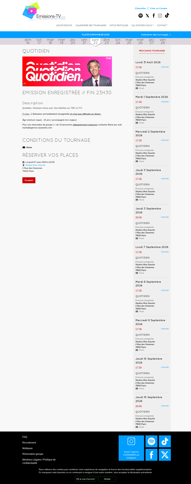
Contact (162, 25)
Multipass (27, 448)
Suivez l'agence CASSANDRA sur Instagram (131, 455)
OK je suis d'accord (85, 479)
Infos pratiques (119, 25)
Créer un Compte (158, 8)
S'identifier (140, 8)
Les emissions (64, 25)
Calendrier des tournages (90, 25)
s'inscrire (165, 67)
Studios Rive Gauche (35, 165)
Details (107, 479)
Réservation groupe (32, 454)
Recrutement (29, 442)
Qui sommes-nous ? (142, 25)
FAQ (24, 437)
